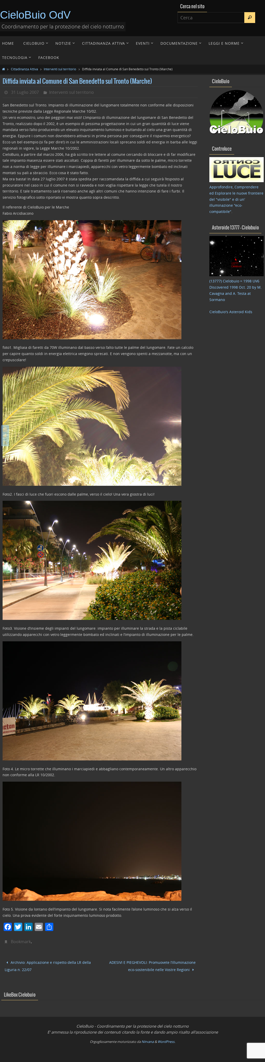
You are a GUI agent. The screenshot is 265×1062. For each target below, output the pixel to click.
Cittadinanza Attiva (24, 69)
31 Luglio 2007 (25, 92)
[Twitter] (5, 436)
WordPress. (166, 1039)
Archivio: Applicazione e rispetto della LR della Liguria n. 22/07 (48, 965)
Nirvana (148, 1039)
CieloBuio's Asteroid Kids (230, 311)
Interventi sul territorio (60, 69)
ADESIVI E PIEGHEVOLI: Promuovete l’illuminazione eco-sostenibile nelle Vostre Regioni (152, 965)
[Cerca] (249, 17)
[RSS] (5, 442)
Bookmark (21, 941)
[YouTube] (5, 429)
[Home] (3, 69)
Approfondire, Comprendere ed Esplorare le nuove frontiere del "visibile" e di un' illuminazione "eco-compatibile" (236, 199)
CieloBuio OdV (35, 15)
